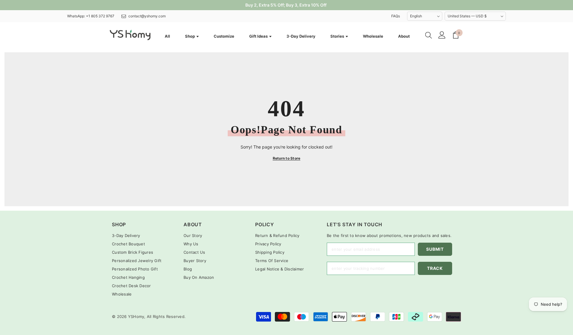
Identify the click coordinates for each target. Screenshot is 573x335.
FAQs (395, 16)
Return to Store (287, 158)
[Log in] (442, 35)
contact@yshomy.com (147, 16)
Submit (434, 249)
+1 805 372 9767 (100, 16)
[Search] (428, 35)
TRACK (435, 268)
